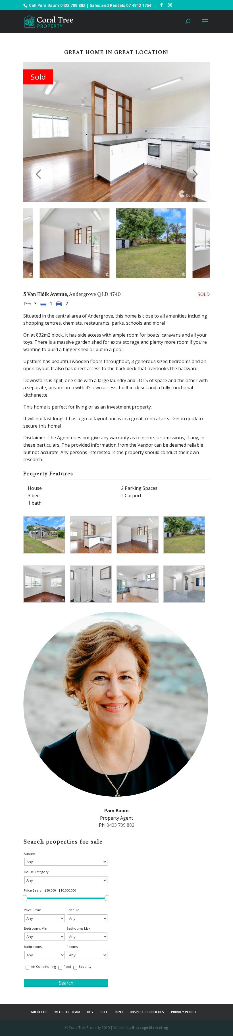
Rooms (72, 946)
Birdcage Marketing (150, 1027)
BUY (90, 1012)
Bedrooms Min (35, 928)
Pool (67, 966)
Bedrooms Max (78, 928)
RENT (119, 1012)
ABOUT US (39, 1012)
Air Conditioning (43, 966)
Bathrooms (32, 946)
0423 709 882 (72, 5)
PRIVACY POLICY (183, 1012)
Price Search (50, 890)
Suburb (29, 853)
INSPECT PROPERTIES (147, 1012)
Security (85, 966)
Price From (32, 910)
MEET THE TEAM (67, 1012)
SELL (104, 1012)
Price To (73, 910)
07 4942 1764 (138, 5)
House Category (36, 872)
